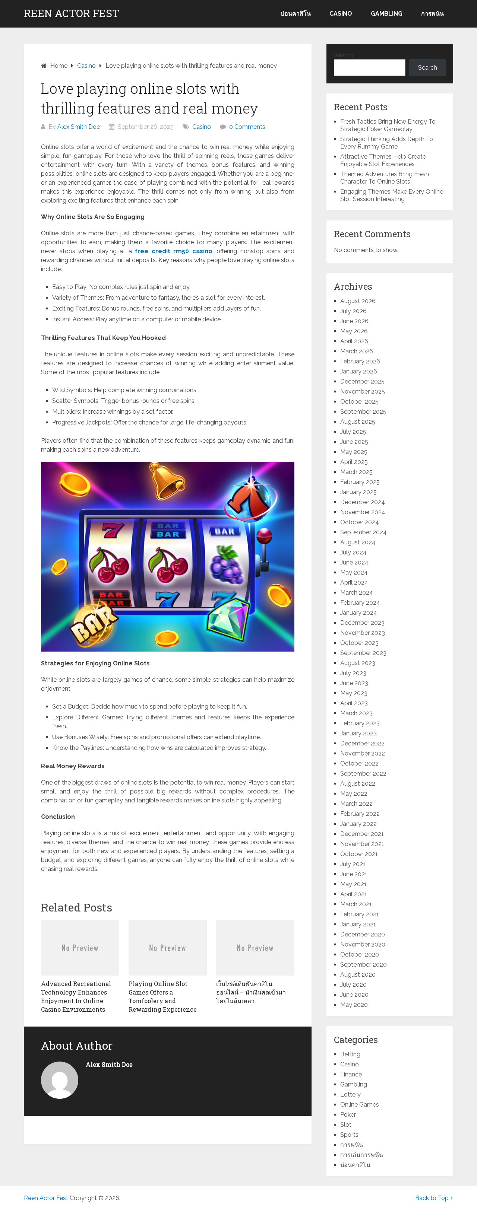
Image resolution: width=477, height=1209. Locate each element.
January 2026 (358, 371)
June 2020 (354, 994)
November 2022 (362, 753)
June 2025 (354, 441)
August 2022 (357, 783)
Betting (350, 1054)
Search (343, 55)
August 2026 (358, 301)
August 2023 (357, 662)
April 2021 (353, 894)
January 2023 (358, 733)
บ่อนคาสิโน (296, 13)
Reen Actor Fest (71, 13)
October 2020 (359, 954)
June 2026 (354, 321)
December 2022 (362, 743)
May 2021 (353, 884)
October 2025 (359, 401)
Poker (348, 1114)
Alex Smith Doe (78, 126)
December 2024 (362, 502)
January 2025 (358, 492)
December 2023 (362, 622)
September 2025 (363, 411)
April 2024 (354, 582)
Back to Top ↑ (434, 1198)
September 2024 (363, 532)
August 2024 (358, 542)
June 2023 (354, 683)
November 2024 (362, 512)
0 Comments (247, 126)
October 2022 (359, 763)
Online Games (359, 1104)
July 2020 (353, 984)
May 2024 (354, 572)
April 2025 (354, 461)
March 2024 (356, 592)
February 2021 (359, 914)
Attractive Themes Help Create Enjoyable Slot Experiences (383, 160)
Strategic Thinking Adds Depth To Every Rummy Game (386, 143)
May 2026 (354, 331)
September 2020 (363, 964)
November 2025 (362, 391)
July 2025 (353, 431)
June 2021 (353, 874)
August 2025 (357, 421)
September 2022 (363, 773)
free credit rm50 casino (173, 251)
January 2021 (358, 924)
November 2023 (362, 632)
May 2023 (353, 693)
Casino (340, 13)
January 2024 (358, 612)
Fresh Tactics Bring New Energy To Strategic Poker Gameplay (388, 125)
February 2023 (360, 723)
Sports (349, 1134)
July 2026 (353, 311)
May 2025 (353, 451)
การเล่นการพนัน (361, 1154)
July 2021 (353, 864)
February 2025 (360, 482)
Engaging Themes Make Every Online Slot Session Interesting (391, 195)
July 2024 (353, 552)
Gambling (386, 13)
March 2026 (356, 351)
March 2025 (356, 471)
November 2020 (362, 944)
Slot (345, 1124)
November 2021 (362, 843)
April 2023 (354, 703)
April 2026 (354, 341)
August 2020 (358, 974)
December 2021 (362, 833)
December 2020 (362, 934)
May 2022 (353, 793)
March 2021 (356, 904)
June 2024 (354, 562)
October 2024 (359, 522)
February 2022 (360, 813)
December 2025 (362, 381)
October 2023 (359, 642)
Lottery (350, 1094)
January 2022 (358, 823)
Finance (351, 1074)
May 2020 (354, 1004)
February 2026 (360, 361)
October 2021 (359, 854)
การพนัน (432, 13)
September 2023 (363, 652)
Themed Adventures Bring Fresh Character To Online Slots (384, 178)
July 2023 (353, 673)
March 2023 (356, 713)
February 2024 (360, 602)
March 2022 (356, 803)
